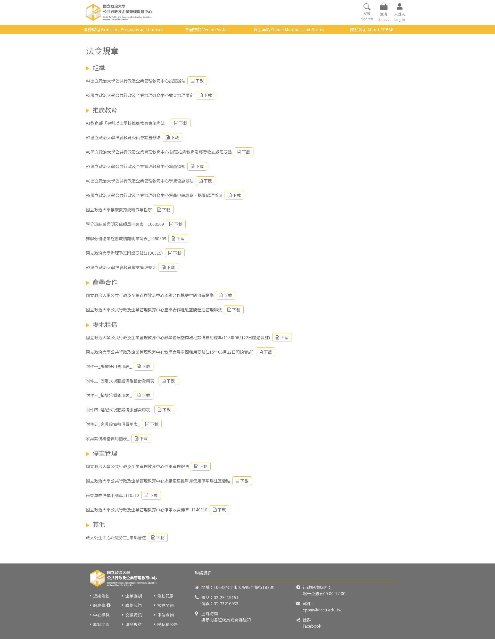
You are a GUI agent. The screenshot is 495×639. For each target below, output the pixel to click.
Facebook (312, 626)
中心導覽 (101, 615)
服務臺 (99, 605)
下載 (199, 81)
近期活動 (101, 596)
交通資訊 (133, 615)
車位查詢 (165, 615)
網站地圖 (101, 624)
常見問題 (165, 605)
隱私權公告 (167, 624)
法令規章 (133, 624)
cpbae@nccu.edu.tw (322, 610)
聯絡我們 (133, 605)
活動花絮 (165, 596)
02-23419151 (226, 597)
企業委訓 (133, 596)
